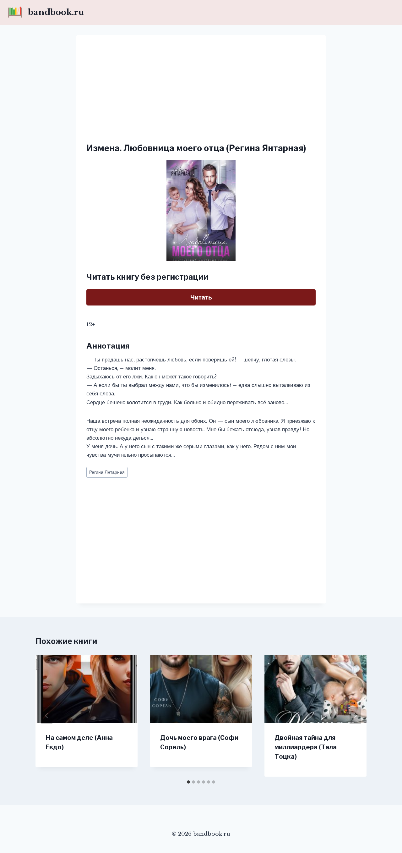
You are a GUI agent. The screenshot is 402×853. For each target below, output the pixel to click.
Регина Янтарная (107, 472)
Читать (201, 297)
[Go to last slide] (46, 715)
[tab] (188, 782)
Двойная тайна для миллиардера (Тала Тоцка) (305, 747)
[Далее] (355, 715)
